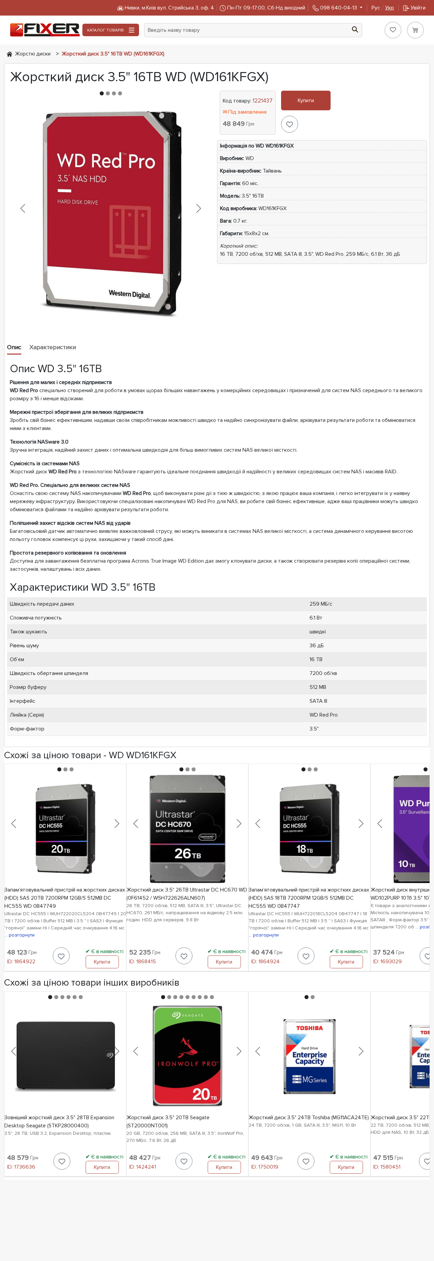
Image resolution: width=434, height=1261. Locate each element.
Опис (14, 347)
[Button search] (355, 29)
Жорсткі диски (33, 53)
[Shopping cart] (415, 30)
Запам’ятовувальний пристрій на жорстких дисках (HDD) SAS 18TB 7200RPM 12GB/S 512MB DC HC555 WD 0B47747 (309, 897)
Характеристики (52, 347)
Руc (383, 7)
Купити (306, 100)
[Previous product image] (22, 208)
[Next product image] (198, 208)
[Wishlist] (392, 30)
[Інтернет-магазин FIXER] (9, 53)
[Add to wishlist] (289, 124)
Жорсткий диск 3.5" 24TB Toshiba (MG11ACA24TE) (309, 1117)
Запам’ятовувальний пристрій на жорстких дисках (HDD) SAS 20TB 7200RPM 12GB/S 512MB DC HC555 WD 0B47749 (64, 897)
